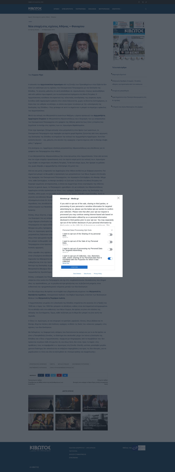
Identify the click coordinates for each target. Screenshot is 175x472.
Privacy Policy (98, 273)
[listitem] (87, 230)
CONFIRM (74, 267)
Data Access (87, 273)
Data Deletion (77, 273)
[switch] (110, 234)
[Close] (119, 198)
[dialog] (87, 236)
